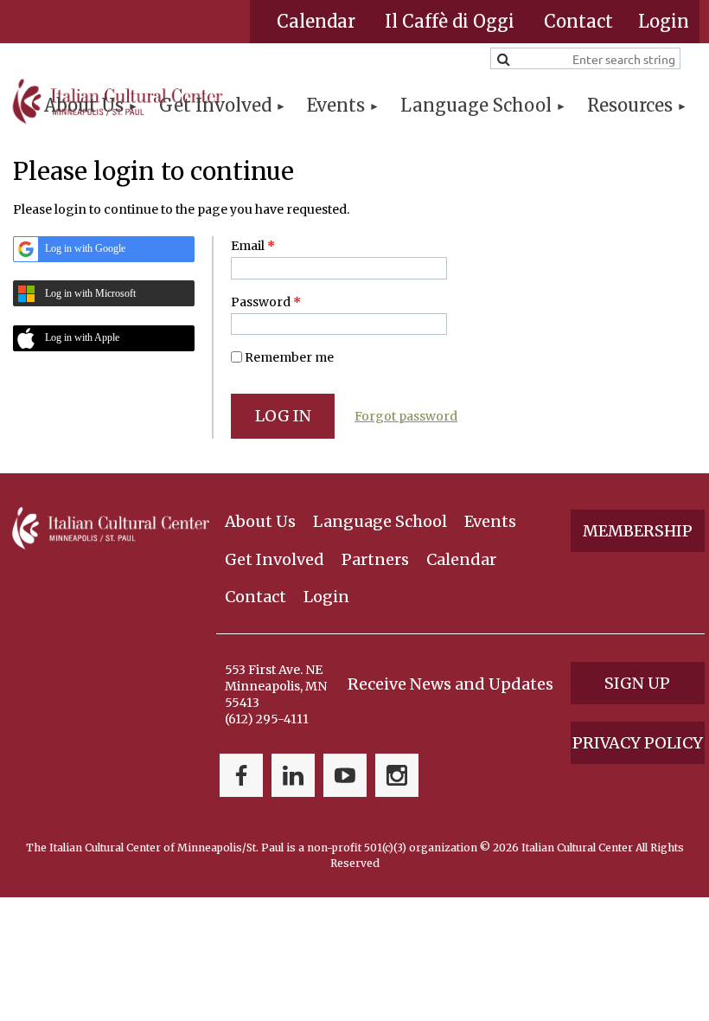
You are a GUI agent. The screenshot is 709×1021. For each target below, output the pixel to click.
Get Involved (274, 559)
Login (326, 597)
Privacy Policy (637, 743)
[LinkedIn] (293, 775)
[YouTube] (345, 775)
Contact (578, 21)
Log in (663, 21)
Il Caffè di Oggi (449, 21)
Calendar (316, 21)
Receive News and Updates (450, 684)
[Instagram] (396, 775)
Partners (375, 559)
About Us (260, 521)
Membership (638, 531)
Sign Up (637, 683)
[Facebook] (241, 775)
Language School (380, 521)
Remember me (289, 357)
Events (490, 521)
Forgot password (405, 416)
